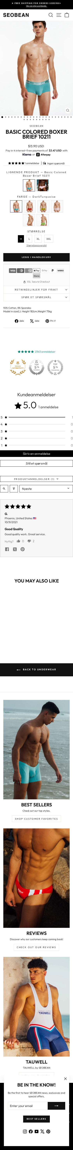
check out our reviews (36, 947)
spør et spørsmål (36, 297)
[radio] (29, 185)
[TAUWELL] (36, 1007)
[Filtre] (14, 488)
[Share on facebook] (7, 549)
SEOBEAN (37, 125)
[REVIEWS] (36, 878)
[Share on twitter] (14, 549)
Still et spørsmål (36, 463)
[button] (16, 163)
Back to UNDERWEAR (39, 669)
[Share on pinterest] (22, 549)
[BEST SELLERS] (36, 750)
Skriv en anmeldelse (36, 454)
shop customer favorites (36, 818)
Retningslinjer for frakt (36, 289)
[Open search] (4, 488)
